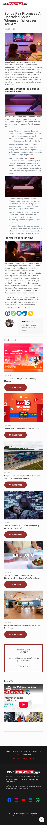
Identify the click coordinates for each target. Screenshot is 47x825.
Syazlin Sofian (27, 322)
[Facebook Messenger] (19, 313)
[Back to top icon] (41, 819)
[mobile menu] (43, 6)
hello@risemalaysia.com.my (23, 758)
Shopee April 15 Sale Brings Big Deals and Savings (23, 428)
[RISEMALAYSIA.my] (15, 4)
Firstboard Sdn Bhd (28, 816)
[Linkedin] (24, 313)
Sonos (32, 158)
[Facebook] (7, 313)
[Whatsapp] (13, 313)
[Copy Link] (30, 313)
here (22, 300)
